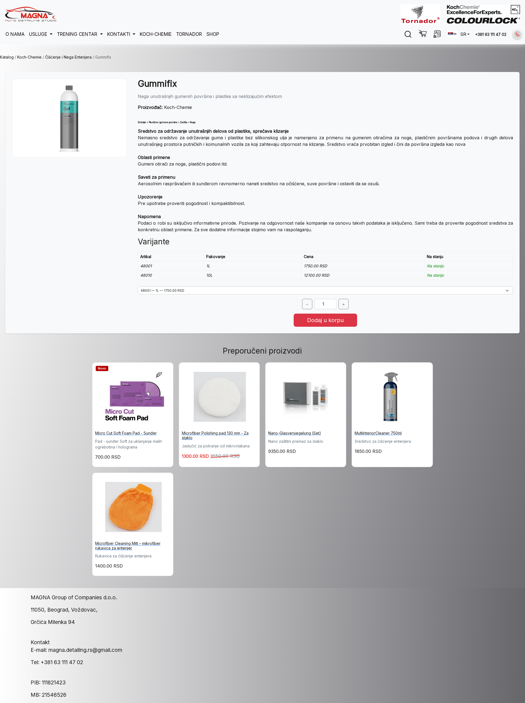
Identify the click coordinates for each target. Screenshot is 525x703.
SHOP (212, 34)
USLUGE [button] (39, 34)
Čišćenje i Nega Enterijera (68, 57)
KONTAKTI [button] (119, 34)
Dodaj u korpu (325, 320)
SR (463, 34)
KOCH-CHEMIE (156, 34)
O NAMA (15, 34)
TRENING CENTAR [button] (78, 34)
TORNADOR (189, 34)
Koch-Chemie (29, 57)
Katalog (7, 57)
